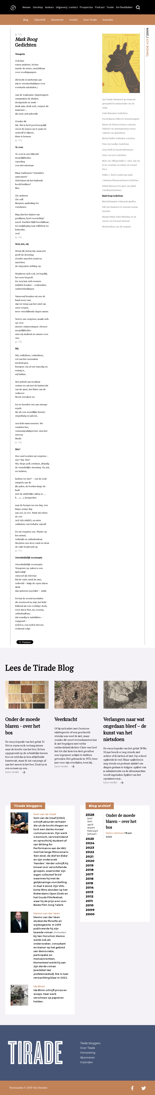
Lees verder (12, 772)
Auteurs (49, 7)
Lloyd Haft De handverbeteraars (117, 149)
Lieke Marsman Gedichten (115, 113)
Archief (73, 19)
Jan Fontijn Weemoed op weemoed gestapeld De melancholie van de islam (118, 103)
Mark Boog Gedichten (112, 195)
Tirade (110, 7)
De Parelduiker (124, 7)
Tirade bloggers (90, 1043)
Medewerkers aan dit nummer (116, 226)
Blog (25, 19)
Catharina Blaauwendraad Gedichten (120, 180)
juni (89, 818)
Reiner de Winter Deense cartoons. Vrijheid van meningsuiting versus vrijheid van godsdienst (119, 128)
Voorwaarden (16, 1087)
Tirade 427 (147, 48)
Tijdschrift (39, 19)
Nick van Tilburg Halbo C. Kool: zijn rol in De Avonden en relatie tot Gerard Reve (121, 164)
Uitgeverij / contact (67, 7)
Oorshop (38, 7)
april (90, 824)
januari (91, 834)
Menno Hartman (114, 833)
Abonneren (57, 19)
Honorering (87, 1052)
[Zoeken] (138, 7)
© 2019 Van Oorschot (35, 1087)
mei (89, 821)
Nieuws (26, 7)
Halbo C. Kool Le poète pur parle (117, 174)
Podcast (100, 7)
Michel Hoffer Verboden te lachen (118, 138)
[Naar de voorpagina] (12, 7)
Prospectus (86, 7)
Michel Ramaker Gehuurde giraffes (119, 201)
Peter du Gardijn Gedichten (115, 144)
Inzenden (108, 19)
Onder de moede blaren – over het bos (121, 821)
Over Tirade (90, 19)
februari (92, 831)
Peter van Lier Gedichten (114, 155)
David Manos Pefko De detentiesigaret (120, 118)
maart (91, 827)
